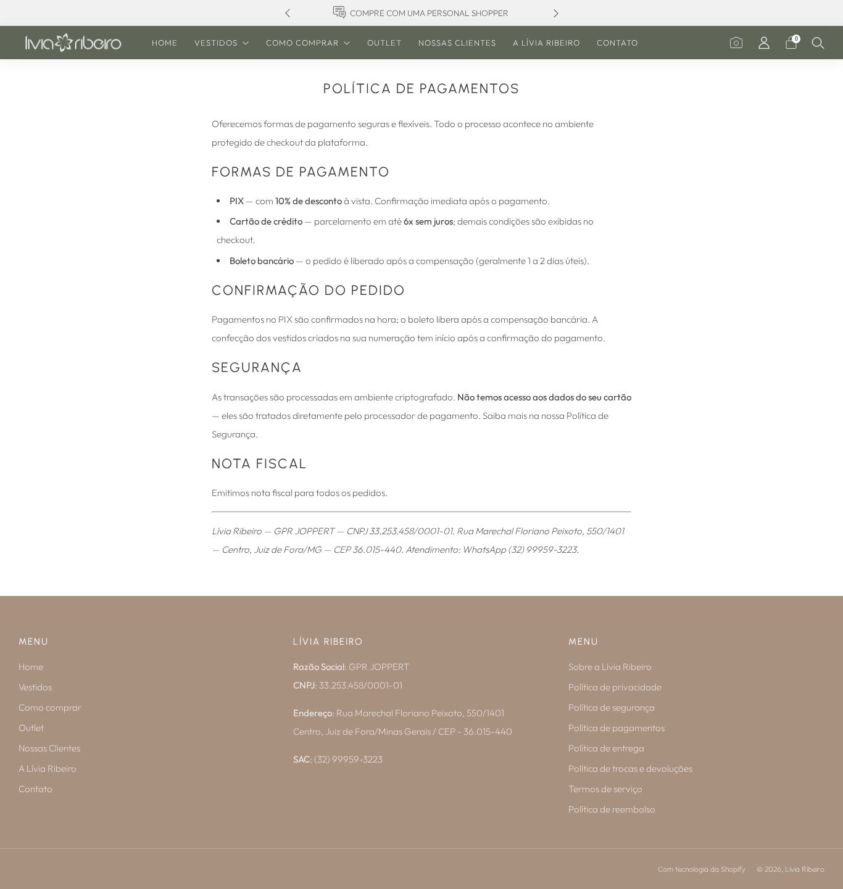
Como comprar (302, 43)
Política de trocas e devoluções (630, 768)
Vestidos (216, 43)
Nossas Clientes (457, 43)
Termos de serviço (605, 789)
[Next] (556, 13)
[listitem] (421, 13)
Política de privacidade (615, 687)
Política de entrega (606, 748)
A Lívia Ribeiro (546, 43)
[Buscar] (818, 42)
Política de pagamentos (616, 728)
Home (165, 43)
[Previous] (288, 13)
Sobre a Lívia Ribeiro (610, 666)
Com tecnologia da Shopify (701, 869)
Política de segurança (611, 707)
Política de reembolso (611, 809)
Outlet (384, 43)
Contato (617, 43)
